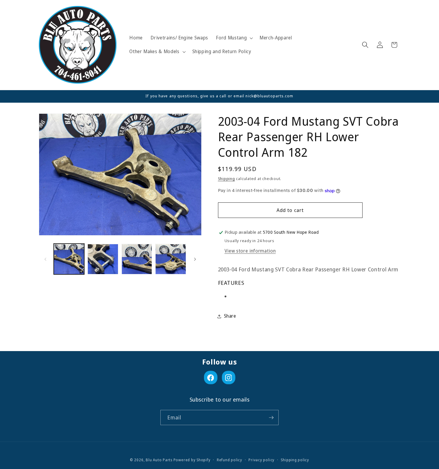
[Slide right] (195, 259)
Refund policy (229, 459)
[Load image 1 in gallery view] (69, 259)
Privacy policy (261, 459)
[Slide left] (45, 259)
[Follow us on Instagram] (228, 377)
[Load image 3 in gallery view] (137, 259)
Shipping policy (295, 459)
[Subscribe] (271, 417)
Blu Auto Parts (159, 459)
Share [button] (230, 316)
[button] (234, 38)
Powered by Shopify (192, 459)
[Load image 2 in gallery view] (103, 259)
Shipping (226, 178)
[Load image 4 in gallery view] (170, 259)
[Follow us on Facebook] (210, 377)
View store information (250, 251)
